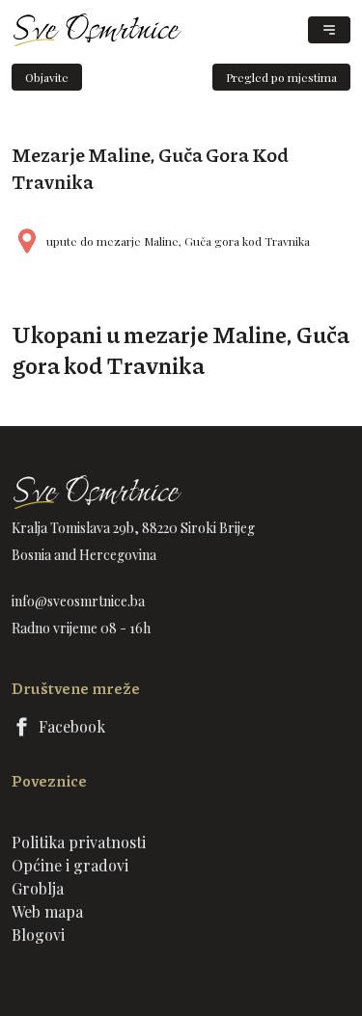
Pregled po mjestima (281, 77)
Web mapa (47, 911)
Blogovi (38, 934)
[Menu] (329, 29)
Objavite (47, 77)
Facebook (72, 726)
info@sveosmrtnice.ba (78, 601)
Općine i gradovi (70, 865)
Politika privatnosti (79, 842)
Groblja (38, 888)
